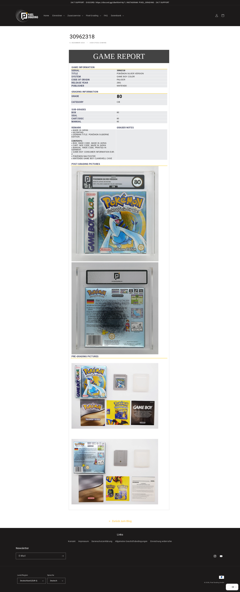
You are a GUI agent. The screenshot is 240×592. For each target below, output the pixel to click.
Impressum (83, 541)
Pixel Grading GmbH (217, 582)
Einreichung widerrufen (161, 541)
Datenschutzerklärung (102, 541)
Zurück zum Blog (122, 521)
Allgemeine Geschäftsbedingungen (131, 541)
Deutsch (53, 581)
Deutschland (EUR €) (29, 581)
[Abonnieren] (63, 556)
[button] (58, 15)
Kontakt (72, 541)
